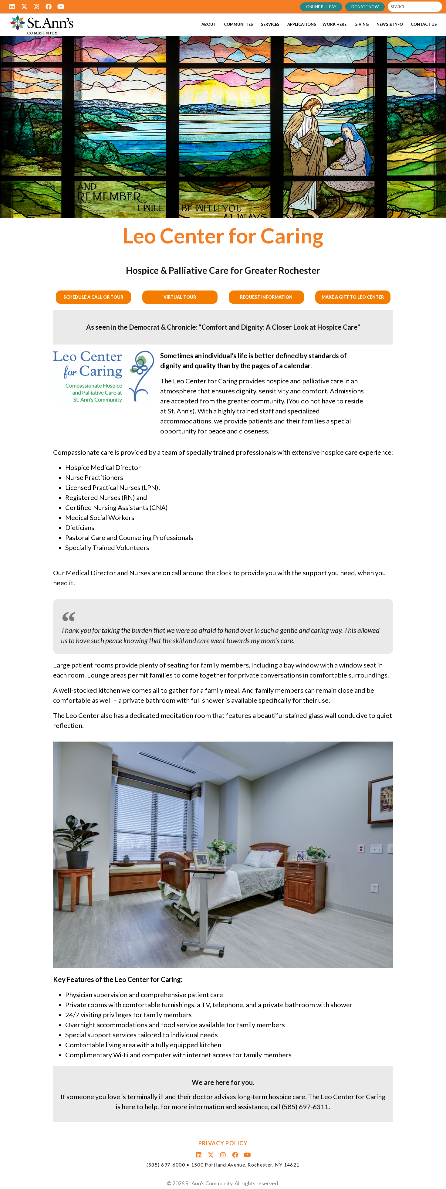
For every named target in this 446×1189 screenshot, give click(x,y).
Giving (361, 24)
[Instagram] (36, 7)
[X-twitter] (24, 7)
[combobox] (415, 7)
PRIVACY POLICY (223, 1143)
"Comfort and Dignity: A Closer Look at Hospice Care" (279, 327)
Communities (238, 24)
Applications (301, 24)
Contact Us (424, 24)
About (208, 24)
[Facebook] (48, 7)
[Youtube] (61, 7)
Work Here (334, 24)
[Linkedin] (12, 7)
